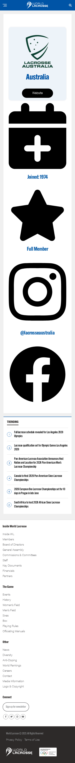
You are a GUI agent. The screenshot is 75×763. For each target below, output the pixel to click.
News (6, 650)
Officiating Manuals (14, 631)
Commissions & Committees (19, 555)
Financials (8, 571)
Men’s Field (9, 610)
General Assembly (13, 550)
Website (37, 92)
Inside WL (8, 534)
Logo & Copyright (13, 686)
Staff (5, 560)
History (7, 600)
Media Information (13, 681)
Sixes (6, 615)
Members (8, 539)
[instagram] (37, 323)
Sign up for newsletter (16, 707)
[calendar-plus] (37, 167)
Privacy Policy (14, 739)
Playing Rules (10, 626)
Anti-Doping (10, 660)
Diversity (8, 655)
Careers (7, 670)
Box (5, 621)
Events (6, 594)
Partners (7, 576)
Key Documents (12, 565)
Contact (7, 676)
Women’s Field (11, 605)
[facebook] (37, 402)
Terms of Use (32, 739)
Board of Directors (13, 544)
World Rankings (12, 665)
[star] (37, 239)
